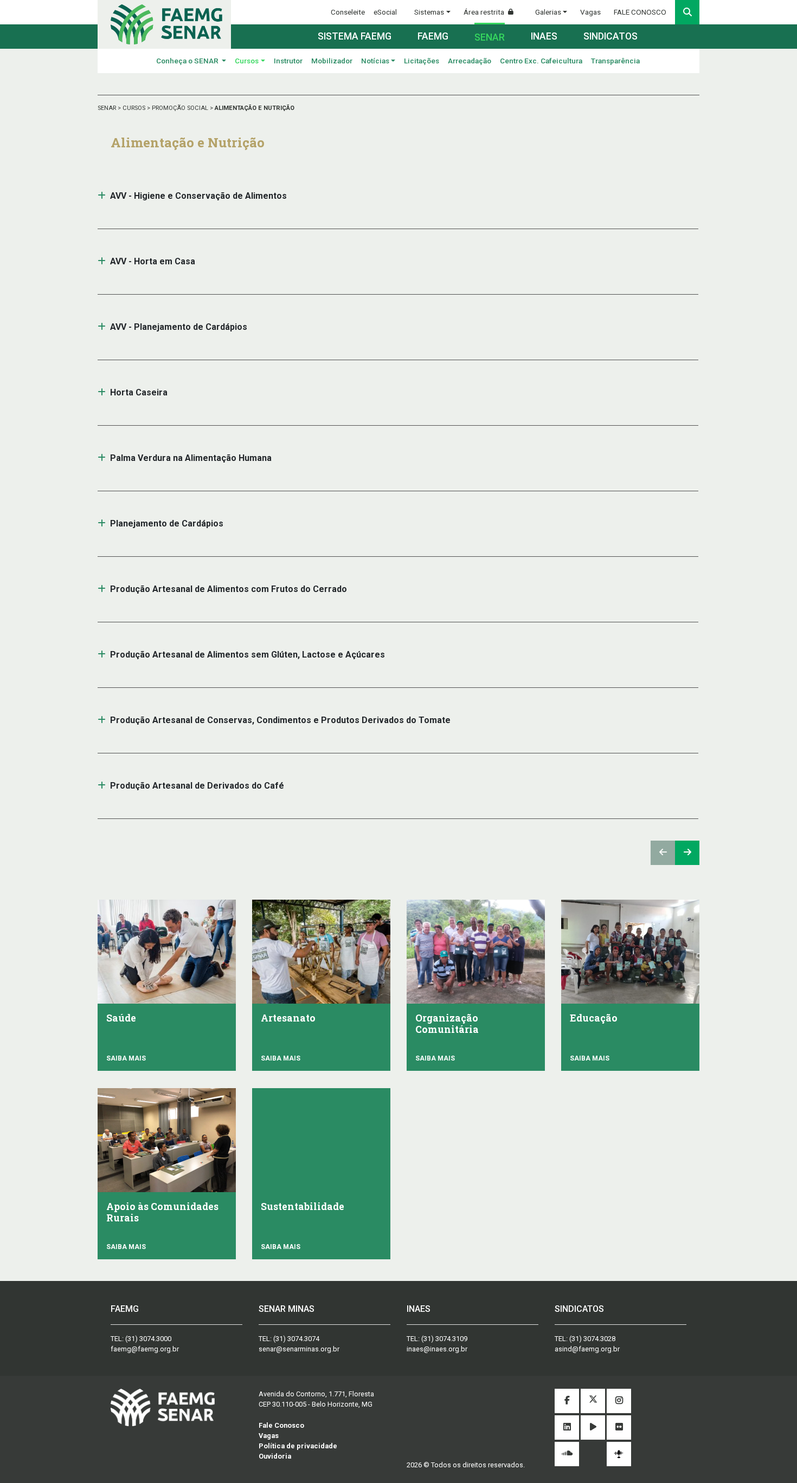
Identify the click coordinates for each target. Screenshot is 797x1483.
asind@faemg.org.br (587, 1349)
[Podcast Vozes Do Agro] (619, 1454)
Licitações (421, 60)
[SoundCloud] (567, 1454)
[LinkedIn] (567, 1427)
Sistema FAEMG (354, 36)
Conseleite (348, 12)
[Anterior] (663, 853)
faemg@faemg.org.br (145, 1349)
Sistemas (429, 12)
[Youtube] (593, 1427)
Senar (489, 37)
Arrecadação (469, 60)
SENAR (108, 108)
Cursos (247, 60)
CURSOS (135, 108)
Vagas (590, 12)
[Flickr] (619, 1427)
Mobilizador (331, 60)
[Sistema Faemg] (163, 1407)
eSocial (385, 12)
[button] (102, 196)
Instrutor (288, 60)
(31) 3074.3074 (296, 1339)
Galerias (548, 12)
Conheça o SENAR (188, 60)
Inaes (544, 36)
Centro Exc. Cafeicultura (541, 60)
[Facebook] (567, 1401)
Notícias (375, 60)
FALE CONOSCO (640, 12)
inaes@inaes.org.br (437, 1349)
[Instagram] (619, 1401)
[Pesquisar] (687, 12)
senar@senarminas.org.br (299, 1349)
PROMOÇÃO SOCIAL (181, 108)
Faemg (432, 36)
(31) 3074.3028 (592, 1339)
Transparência (615, 60)
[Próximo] (687, 853)
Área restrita (485, 12)
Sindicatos (610, 36)
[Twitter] (593, 1401)
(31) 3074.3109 (444, 1339)
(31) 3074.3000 (148, 1339)
